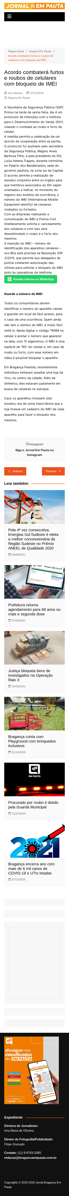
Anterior (17, 471)
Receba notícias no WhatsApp (33, 279)
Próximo (51, 471)
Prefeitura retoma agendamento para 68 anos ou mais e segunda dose (34, 609)
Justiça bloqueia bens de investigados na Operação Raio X (30, 675)
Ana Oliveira (15, 93)
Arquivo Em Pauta (19, 97)
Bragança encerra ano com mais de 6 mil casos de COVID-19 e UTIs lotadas (31, 868)
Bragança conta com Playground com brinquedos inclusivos (32, 741)
